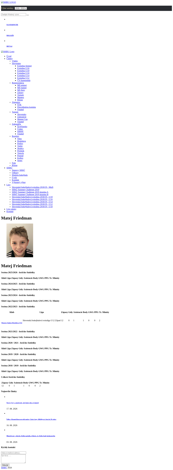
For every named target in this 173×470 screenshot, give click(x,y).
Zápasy (20, 92)
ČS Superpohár (23, 80)
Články (9, 58)
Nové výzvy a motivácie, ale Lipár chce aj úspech (22, 403)
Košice (20, 158)
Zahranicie (21, 117)
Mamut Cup (22, 119)
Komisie (15, 180)
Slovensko (16, 63)
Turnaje (20, 95)
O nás (14, 177)
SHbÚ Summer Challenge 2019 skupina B (30, 194)
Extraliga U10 (23, 73)
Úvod (8, 56)
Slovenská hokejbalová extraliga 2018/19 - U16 (32, 199)
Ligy (8, 185)
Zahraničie (16, 124)
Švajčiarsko (22, 126)
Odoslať (5, 465)
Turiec (20, 146)
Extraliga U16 (23, 68)
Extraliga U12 (23, 78)
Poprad (20, 156)
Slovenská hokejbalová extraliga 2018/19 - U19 (32, 197)
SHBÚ (9, 168)
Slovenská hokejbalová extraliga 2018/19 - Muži (32, 187)
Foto (14, 163)
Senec (19, 160)
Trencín (20, 153)
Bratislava (21, 141)
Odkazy (15, 172)
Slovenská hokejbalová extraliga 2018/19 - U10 (32, 206)
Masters (20, 97)
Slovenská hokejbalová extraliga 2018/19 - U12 (32, 204)
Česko (20, 129)
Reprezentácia (18, 83)
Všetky (15, 61)
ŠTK (19, 105)
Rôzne (20, 100)
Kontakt (9, 211)
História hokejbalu (20, 175)
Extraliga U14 (23, 75)
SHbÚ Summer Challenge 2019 (25, 189)
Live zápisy (11, 209)
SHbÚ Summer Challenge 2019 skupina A (30, 192)
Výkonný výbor (19, 182)
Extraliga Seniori (24, 66)
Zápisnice (16, 102)
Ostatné (20, 109)
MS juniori (21, 88)
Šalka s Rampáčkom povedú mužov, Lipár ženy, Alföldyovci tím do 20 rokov (31, 419)
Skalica (20, 148)
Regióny (15, 136)
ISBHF (20, 131)
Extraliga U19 (23, 71)
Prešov (20, 143)
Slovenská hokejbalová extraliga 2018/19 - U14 (32, 202)
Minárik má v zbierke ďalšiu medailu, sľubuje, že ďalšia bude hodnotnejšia (30, 436)
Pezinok (20, 151)
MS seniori (22, 85)
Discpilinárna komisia (26, 107)
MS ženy (21, 90)
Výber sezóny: (7, 8)
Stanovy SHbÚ (18, 170)
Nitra (19, 139)
